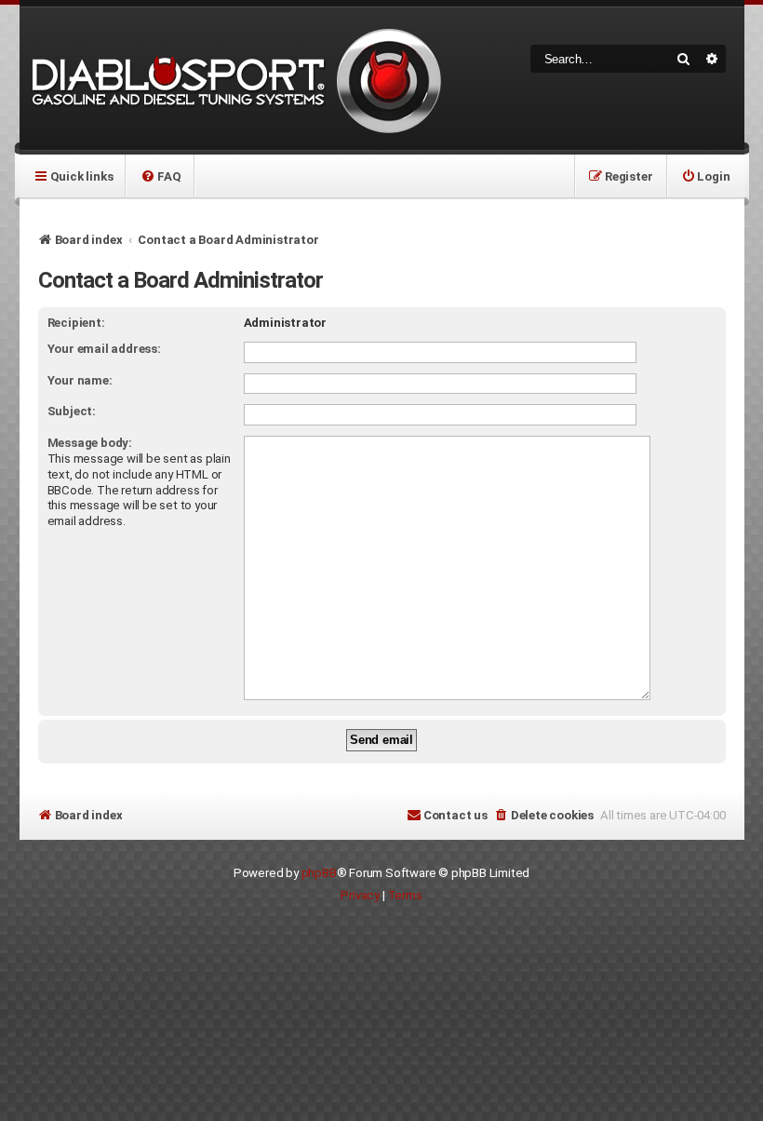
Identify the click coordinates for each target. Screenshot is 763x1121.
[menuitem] (160, 176)
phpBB (319, 873)
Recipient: (76, 323)
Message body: (89, 443)
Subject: (71, 411)
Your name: (80, 380)
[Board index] (234, 78)
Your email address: (104, 349)
